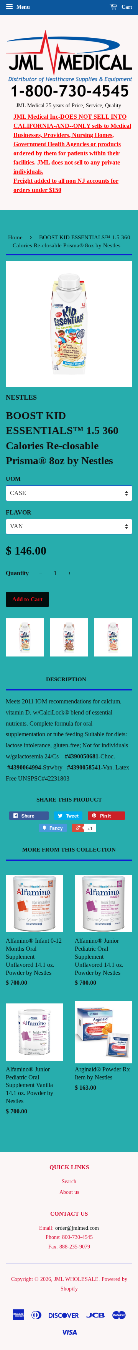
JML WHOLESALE (76, 1279)
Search (69, 1181)
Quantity (17, 573)
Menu (22, 7)
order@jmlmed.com (77, 1228)
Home (15, 237)
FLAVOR (18, 512)
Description (66, 679)
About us (69, 1192)
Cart (126, 7)
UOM (13, 479)
